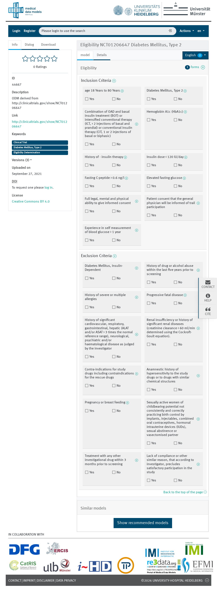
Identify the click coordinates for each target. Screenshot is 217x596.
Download (48, 45)
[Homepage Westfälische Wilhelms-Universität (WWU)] (186, 8)
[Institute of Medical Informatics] (194, 554)
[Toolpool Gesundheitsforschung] (125, 571)
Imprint (29, 580)
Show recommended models (142, 523)
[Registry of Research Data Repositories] (170, 571)
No (118, 99)
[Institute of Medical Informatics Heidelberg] (160, 554)
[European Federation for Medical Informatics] (197, 571)
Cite (208, 314)
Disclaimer (45, 580)
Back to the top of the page (183, 492)
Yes (91, 99)
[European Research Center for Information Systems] (57, 554)
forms (194, 67)
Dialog (29, 45)
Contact (14, 580)
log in (49, 187)
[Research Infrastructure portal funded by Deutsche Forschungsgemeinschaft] (24, 554)
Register (29, 31)
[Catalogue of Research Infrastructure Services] (23, 569)
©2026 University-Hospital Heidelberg (172, 580)
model (85, 55)
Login (16, 31)
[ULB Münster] (57, 571)
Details (102, 55)
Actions (186, 31)
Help (207, 300)
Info (15, 45)
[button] (195, 55)
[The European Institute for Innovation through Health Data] (95, 571)
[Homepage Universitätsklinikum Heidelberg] (136, 9)
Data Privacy (66, 580)
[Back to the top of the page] (207, 580)
